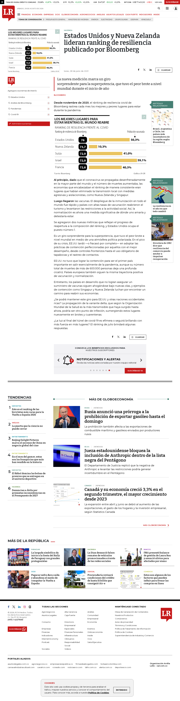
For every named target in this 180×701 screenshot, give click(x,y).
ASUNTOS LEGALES (115, 14)
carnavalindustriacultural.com (21, 667)
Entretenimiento (20, 437)
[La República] (8, 13)
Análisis (15, 423)
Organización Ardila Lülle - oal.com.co (160, 664)
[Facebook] (138, 70)
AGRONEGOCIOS (87, 14)
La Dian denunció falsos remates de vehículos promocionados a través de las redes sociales (101, 556)
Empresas (46, 629)
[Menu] (19, 14)
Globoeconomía (95, 632)
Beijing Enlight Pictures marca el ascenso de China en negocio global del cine (29, 443)
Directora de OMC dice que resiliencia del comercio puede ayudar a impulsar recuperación (162, 251)
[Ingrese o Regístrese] (176, 8)
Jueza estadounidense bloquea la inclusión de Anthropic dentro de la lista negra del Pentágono (125, 455)
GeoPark (134, 19)
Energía (94, 19)
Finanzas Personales (74, 632)
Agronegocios (48, 612)
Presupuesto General (55, 19)
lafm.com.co (90, 667)
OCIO (57, 14)
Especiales (69, 629)
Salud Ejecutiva (94, 642)
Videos (68, 649)
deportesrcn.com (123, 667)
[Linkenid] (20, 607)
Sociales (46, 649)
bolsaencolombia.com (111, 664)
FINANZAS (26, 14)
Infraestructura (71, 635)
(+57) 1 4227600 (15, 619)
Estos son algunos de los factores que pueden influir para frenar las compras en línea (157, 579)
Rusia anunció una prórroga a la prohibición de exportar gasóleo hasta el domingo (125, 416)
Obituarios (69, 639)
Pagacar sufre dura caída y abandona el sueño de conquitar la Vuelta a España (45, 579)
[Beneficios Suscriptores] (167, 8)
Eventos (91, 629)
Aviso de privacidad (124, 622)
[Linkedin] (151, 70)
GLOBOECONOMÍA (69, 14)
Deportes (16, 406)
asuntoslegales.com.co (18, 664)
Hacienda (16, 487)
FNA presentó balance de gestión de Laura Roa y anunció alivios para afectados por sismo (157, 556)
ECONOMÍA (37, 14)
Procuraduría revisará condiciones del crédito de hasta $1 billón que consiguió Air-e (100, 579)
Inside (90, 635)
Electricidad (106, 19)
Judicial (91, 572)
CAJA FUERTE (131, 14)
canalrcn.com (43, 667)
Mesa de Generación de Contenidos (131, 612)
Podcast (45, 642)
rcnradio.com (59, 667)
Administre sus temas (21, 124)
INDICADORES (145, 14)
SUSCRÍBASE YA (135, 371)
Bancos (147, 549)
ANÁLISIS (101, 14)
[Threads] (31, 607)
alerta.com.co (105, 667)
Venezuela (146, 19)
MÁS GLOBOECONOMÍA (154, 525)
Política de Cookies (98, 692)
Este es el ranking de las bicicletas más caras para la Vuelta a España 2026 (28, 412)
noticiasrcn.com (75, 667)
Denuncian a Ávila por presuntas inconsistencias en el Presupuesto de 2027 (28, 493)
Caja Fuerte (70, 615)
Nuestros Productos (124, 615)
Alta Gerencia (71, 612)
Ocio (33, 572)
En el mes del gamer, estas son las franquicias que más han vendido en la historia (28, 459)
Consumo (46, 622)
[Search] (159, 8)
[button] (57, 360)
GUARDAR (165, 70)
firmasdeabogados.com (87, 664)
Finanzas (46, 632)
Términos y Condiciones (126, 625)
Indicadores (47, 635)
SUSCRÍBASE (172, 2)
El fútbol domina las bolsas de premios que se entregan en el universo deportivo (29, 476)
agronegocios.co (39, 664)
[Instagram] (25, 607)
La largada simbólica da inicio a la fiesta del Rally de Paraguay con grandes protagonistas (45, 556)
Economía (92, 622)
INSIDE (156, 14)
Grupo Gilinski (121, 19)
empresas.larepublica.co (61, 664)
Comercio (148, 572)
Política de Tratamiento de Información (133, 629)
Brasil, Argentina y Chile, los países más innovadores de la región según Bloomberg (162, 135)
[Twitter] (144, 70)
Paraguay (35, 549)
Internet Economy (50, 639)
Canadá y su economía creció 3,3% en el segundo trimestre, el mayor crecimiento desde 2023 (126, 494)
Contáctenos (121, 618)
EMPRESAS (49, 14)
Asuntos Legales (49, 615)
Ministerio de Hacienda (78, 19)
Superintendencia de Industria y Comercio (134, 635)
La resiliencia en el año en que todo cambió (162, 209)
